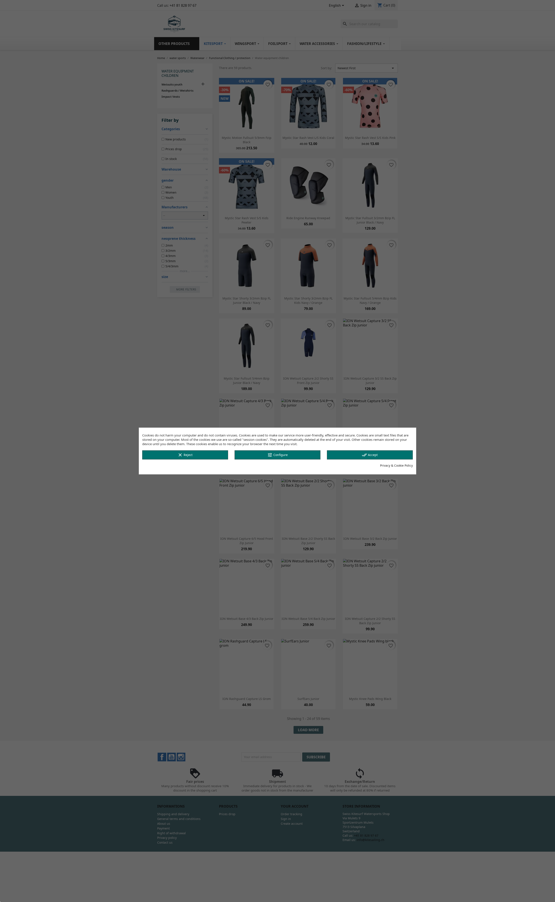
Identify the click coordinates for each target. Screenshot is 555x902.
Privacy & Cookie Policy (396, 465)
